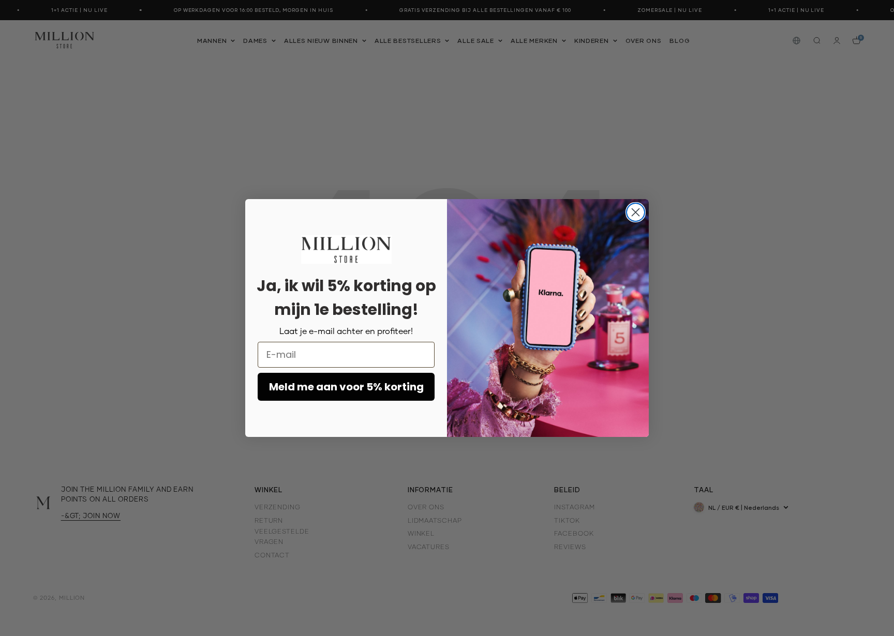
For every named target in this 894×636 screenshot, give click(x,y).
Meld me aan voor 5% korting (346, 387)
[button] (346, 249)
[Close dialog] (636, 212)
